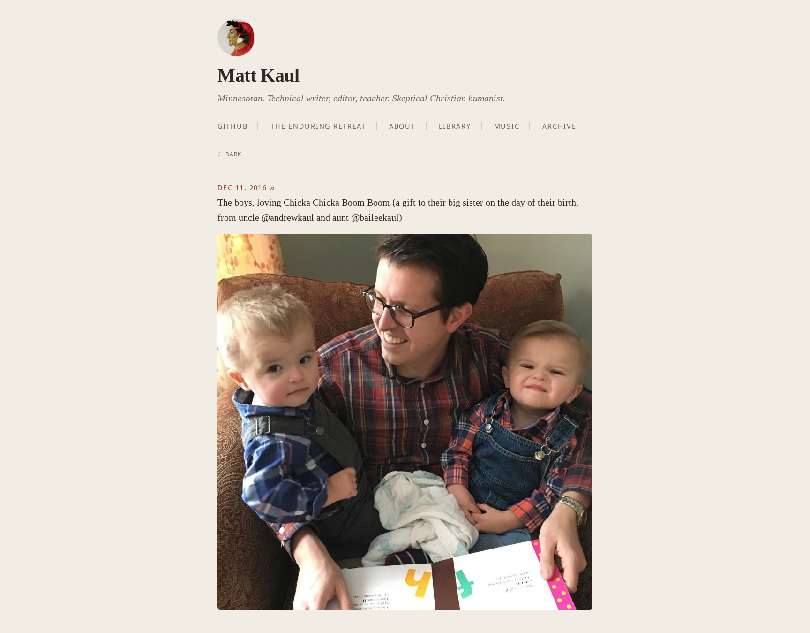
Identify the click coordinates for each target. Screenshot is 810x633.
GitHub (233, 126)
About (402, 126)
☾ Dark (229, 154)
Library (455, 126)
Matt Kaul (258, 75)
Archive (559, 126)
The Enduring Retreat (318, 126)
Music (507, 126)
